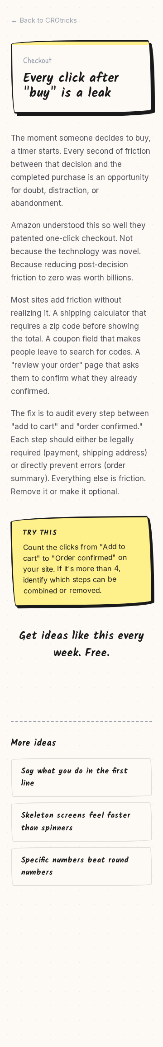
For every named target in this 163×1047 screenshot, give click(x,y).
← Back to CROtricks (44, 20)
